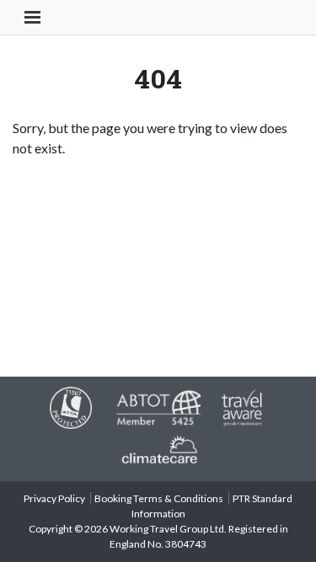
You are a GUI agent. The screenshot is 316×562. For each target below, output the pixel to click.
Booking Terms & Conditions (158, 498)
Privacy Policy (54, 498)
